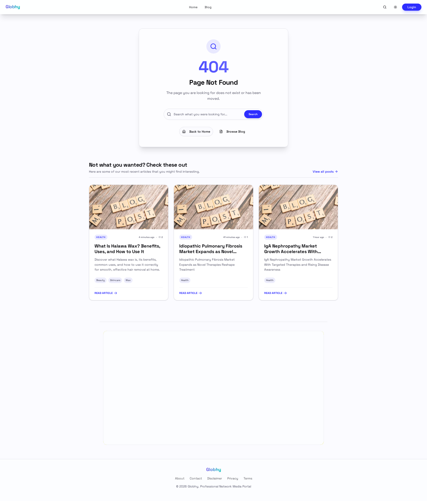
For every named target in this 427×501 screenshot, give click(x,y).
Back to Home (199, 132)
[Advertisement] (213, 388)
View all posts (323, 172)
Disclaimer (214, 478)
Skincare (115, 280)
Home (193, 7)
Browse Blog (235, 132)
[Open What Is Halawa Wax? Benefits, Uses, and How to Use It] (128, 207)
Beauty (100, 280)
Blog (208, 7)
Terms (248, 478)
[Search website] (385, 7)
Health (185, 280)
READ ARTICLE (104, 293)
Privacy (232, 478)
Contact (196, 478)
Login (411, 7)
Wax (128, 280)
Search (253, 114)
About (179, 478)
